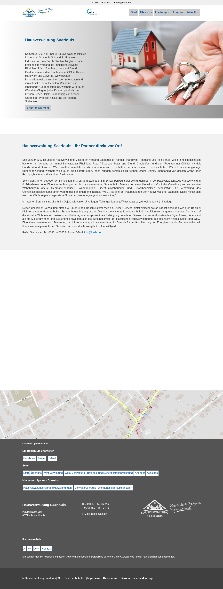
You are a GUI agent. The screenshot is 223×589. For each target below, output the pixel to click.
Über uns (146, 12)
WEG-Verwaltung (75, 473)
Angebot (178, 12)
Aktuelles (193, 12)
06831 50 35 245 (102, 2)
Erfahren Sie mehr (38, 107)
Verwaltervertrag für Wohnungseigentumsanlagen (103, 487)
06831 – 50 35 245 (98, 504)
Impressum (94, 578)
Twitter (42, 458)
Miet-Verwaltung (53, 473)
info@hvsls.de (123, 2)
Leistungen (162, 12)
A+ (29, 548)
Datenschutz (111, 578)
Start (134, 12)
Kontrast (46, 548)
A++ (36, 548)
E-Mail (52, 458)
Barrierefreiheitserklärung (137, 578)
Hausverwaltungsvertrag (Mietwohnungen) (47, 487)
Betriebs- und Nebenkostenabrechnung (110, 473)
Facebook (29, 458)
